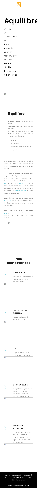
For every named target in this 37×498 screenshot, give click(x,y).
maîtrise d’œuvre (20, 191)
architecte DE (21, 183)
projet (6, 213)
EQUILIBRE (7, 200)
